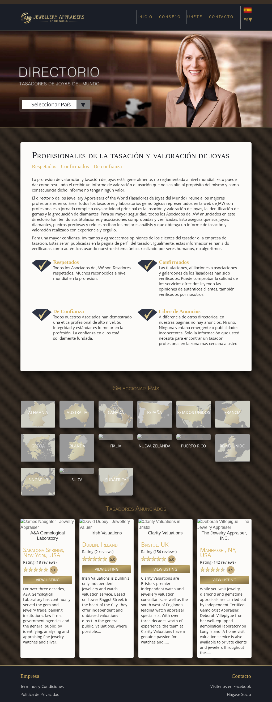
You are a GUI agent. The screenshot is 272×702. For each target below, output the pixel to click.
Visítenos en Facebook (230, 686)
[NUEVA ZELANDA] (154, 437)
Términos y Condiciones (42, 686)
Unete (195, 17)
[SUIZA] (67, 470)
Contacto (221, 17)
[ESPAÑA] (154, 426)
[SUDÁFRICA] (116, 493)
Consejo (170, 17)
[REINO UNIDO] (232, 459)
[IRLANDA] (77, 459)
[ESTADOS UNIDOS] (193, 426)
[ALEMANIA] (38, 426)
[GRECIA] (38, 459)
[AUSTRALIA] (77, 426)
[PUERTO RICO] (189, 437)
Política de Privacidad (40, 694)
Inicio (145, 17)
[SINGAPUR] (38, 493)
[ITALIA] (105, 437)
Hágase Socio (239, 694)
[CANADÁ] (116, 426)
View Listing (48, 579)
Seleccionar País (51, 104)
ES (248, 19)
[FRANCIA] (232, 426)
